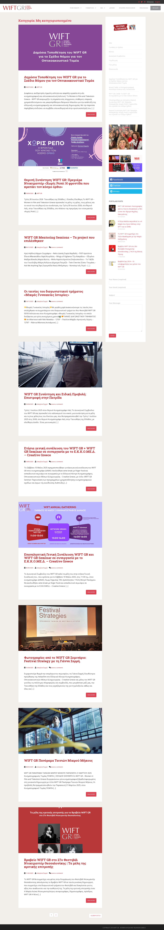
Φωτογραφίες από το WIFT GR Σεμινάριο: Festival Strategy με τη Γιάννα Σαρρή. (55, 659)
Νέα (110, 43)
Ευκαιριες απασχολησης (127, 8)
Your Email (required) (117, 287)
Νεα (101, 8)
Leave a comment (57, 247)
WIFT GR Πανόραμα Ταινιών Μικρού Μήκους (58, 760)
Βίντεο (111, 52)
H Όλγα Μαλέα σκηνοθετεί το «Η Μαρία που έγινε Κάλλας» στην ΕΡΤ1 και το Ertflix (130, 224)
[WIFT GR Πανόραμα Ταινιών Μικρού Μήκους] (60, 731)
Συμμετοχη (90, 8)
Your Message (114, 303)
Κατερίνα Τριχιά (42, 247)
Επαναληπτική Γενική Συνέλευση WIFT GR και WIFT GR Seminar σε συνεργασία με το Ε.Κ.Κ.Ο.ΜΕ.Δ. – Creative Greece (59, 557)
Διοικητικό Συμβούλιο (117, 56)
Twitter (116, 185)
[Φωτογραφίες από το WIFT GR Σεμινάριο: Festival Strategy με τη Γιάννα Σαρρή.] (60, 628)
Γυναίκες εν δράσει (116, 47)
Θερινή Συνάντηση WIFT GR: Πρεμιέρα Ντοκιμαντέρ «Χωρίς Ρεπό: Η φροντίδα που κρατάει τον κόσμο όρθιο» (56, 183)
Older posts (95, 916)
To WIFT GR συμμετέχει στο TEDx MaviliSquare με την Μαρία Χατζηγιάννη (129, 236)
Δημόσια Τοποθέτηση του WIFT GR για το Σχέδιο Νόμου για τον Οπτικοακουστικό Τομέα (59, 79)
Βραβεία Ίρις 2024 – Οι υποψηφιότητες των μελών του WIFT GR (129, 264)
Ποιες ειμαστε (74, 8)
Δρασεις (112, 8)
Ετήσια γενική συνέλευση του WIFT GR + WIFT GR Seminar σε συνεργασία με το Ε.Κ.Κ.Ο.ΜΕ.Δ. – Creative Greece (59, 451)
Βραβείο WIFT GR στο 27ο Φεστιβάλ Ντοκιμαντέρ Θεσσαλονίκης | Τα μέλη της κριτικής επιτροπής (55, 863)
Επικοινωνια (144, 8)
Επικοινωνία (113, 69)
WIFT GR (39, 87)
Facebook (117, 179)
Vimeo (115, 191)
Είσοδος (155, 8)
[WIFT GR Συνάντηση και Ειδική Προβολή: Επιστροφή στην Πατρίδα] (60, 365)
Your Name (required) (117, 279)
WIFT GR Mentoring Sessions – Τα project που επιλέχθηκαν (59, 239)
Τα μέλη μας (113, 60)
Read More (91, 114)
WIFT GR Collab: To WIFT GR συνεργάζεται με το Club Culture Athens (123, 95)
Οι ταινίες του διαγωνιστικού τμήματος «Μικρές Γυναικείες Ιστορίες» (53, 293)
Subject (112, 295)
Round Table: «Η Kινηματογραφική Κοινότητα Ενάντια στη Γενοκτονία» (122, 88)
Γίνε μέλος (113, 65)
